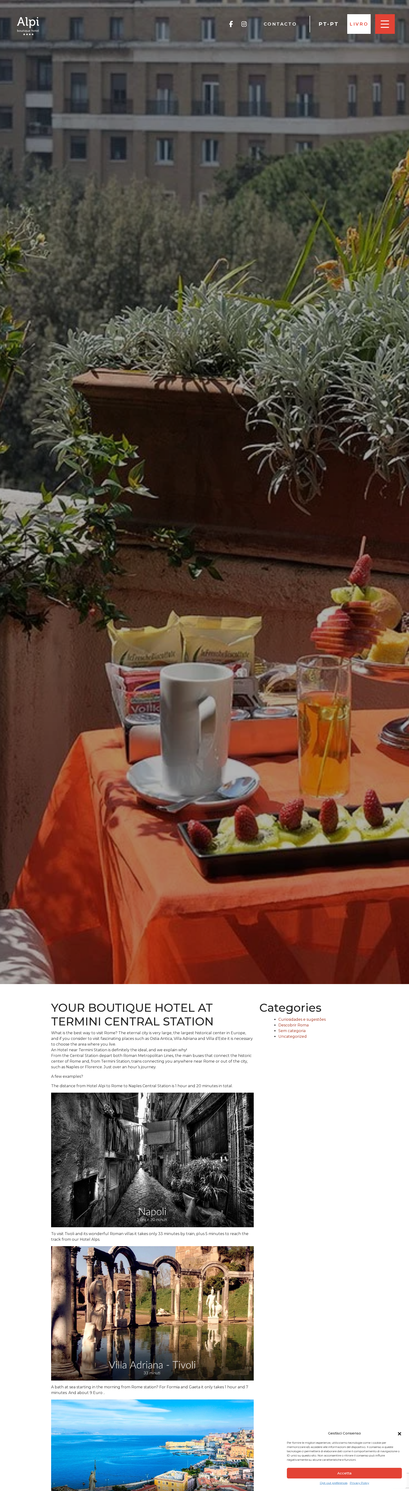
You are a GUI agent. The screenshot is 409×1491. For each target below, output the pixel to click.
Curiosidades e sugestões (302, 1019)
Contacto (280, 24)
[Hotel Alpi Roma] (28, 26)
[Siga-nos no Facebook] (231, 24)
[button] (399, 1433)
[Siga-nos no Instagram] (244, 24)
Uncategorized (292, 1036)
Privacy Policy (359, 1483)
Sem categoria (292, 1031)
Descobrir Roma (293, 1025)
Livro (359, 24)
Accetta (344, 1473)
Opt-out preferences (333, 1483)
